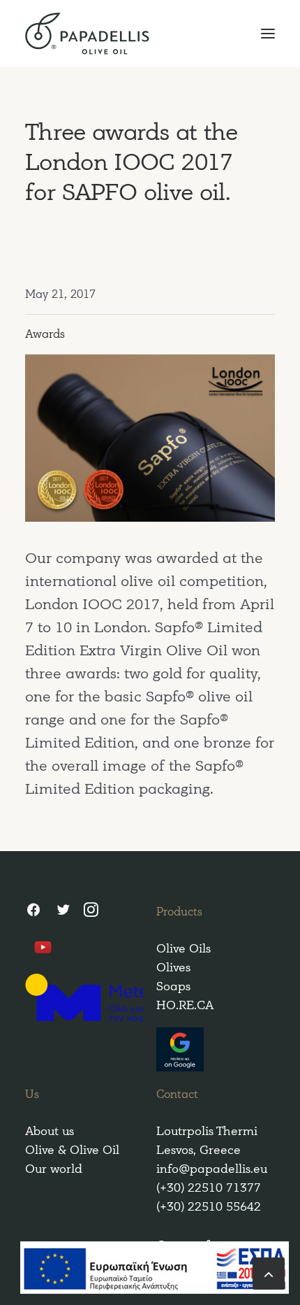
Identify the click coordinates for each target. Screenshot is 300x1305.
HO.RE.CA (184, 1005)
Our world (53, 1169)
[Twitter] (62, 912)
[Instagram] (91, 912)
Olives (173, 967)
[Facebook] (33, 912)
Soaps (173, 986)
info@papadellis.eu (211, 1169)
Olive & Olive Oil (72, 1150)
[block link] (269, 1272)
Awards (45, 334)
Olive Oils (183, 948)
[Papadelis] (150, 34)
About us (49, 1131)
